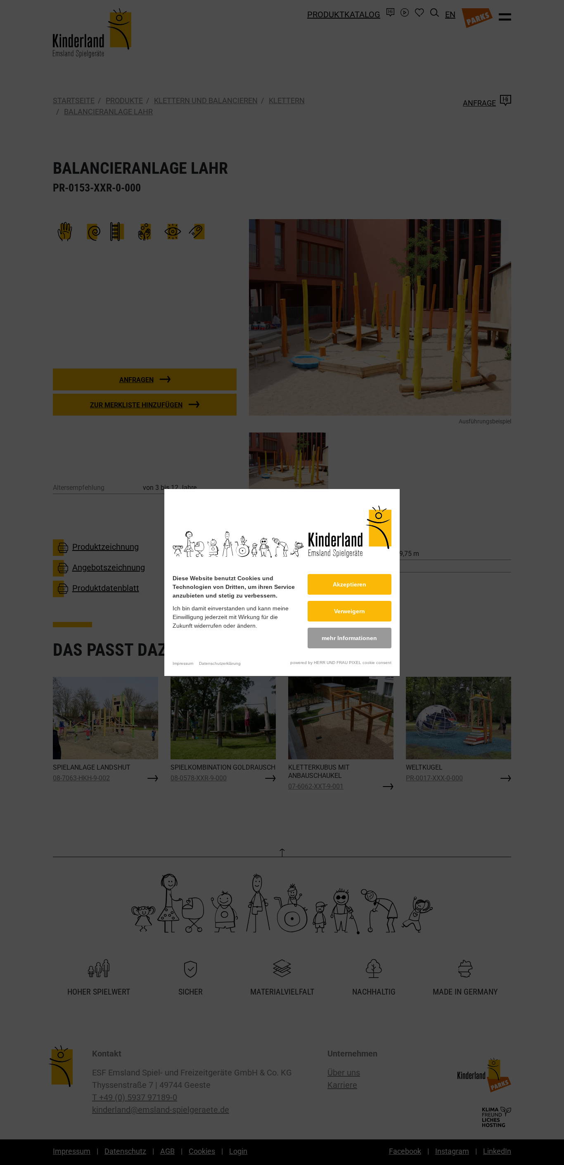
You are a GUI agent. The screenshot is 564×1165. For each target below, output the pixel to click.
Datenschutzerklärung (220, 663)
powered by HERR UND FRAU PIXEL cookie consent (340, 662)
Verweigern (349, 611)
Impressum (183, 663)
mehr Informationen (349, 638)
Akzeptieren (349, 584)
